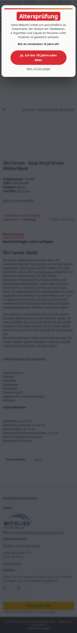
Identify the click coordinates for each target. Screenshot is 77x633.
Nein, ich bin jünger (38, 68)
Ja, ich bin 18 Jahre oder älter (38, 57)
